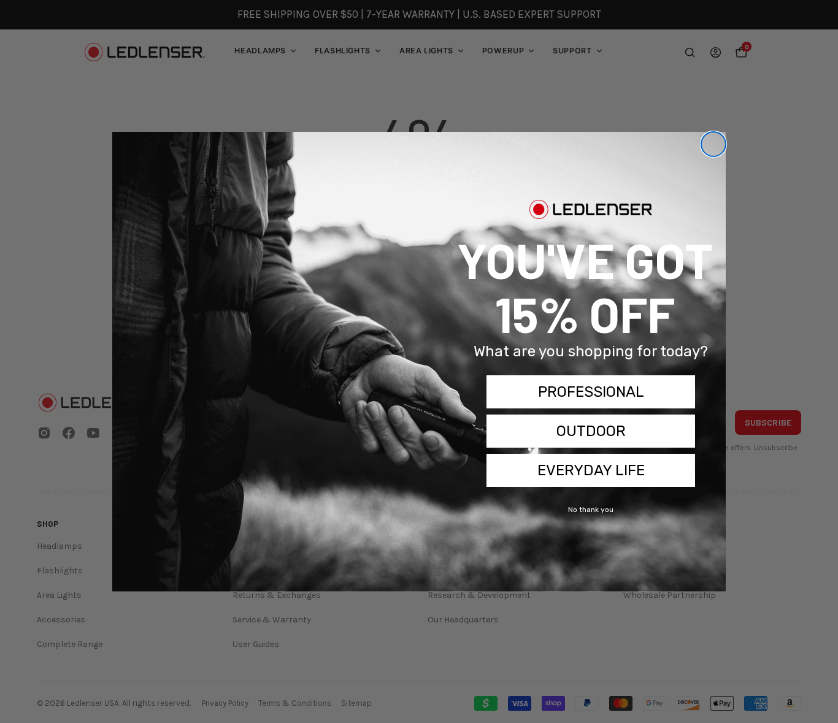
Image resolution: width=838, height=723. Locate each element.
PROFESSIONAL (591, 391)
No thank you (590, 509)
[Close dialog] (713, 144)
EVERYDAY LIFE (591, 470)
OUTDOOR (591, 431)
